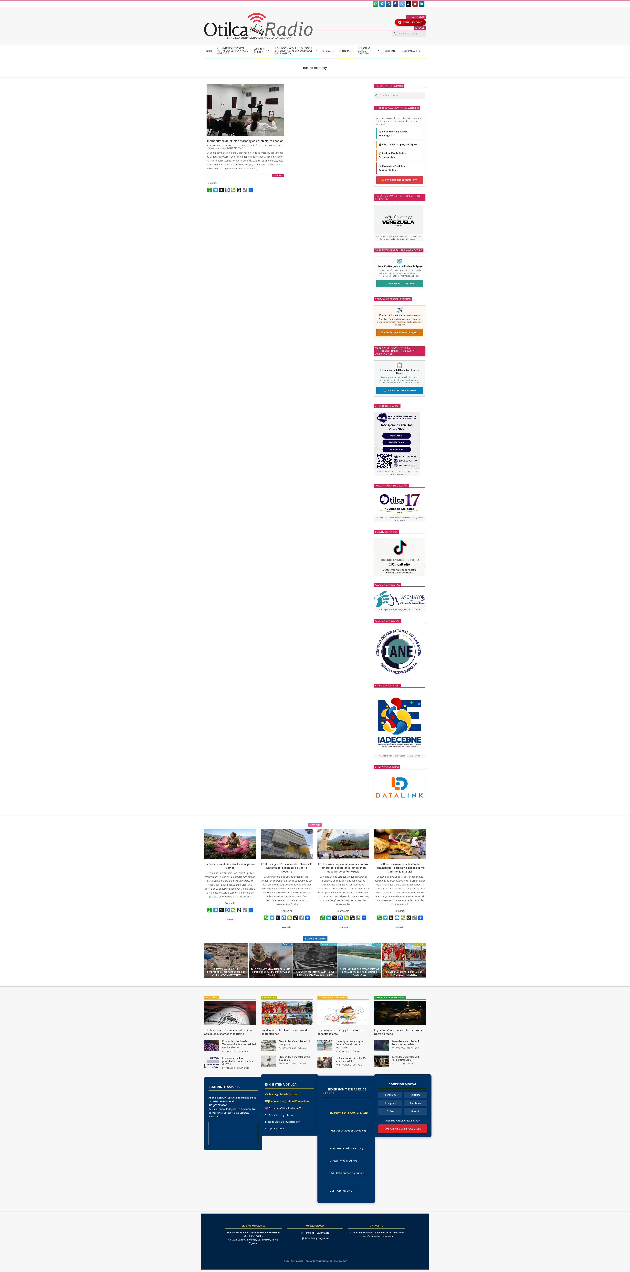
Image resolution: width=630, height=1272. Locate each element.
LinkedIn (415, 1111)
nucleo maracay (234, 148)
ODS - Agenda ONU (340, 1190)
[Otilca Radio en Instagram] (388, 4)
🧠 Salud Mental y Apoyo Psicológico (393, 133)
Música (276, 145)
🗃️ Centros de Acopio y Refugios (398, 144)
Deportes (287, 944)
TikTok (390, 1111)
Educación (267, 145)
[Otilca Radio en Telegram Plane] (382, 4)
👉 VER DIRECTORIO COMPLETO (400, 180)
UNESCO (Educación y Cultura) (347, 1173)
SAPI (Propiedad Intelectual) (346, 1148)
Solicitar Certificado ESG (403, 1128)
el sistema (220, 148)
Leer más (278, 175)
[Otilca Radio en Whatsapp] (375, 4)
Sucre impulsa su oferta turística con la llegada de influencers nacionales (359, 972)
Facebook (415, 1103)
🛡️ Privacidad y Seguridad (315, 1238)
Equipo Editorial (274, 1128)
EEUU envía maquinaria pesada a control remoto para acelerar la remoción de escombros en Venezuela (343, 867)
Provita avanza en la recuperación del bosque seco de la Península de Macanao (226, 972)
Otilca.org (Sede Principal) (281, 1094)
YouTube (415, 1094)
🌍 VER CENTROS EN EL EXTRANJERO (399, 332)
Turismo (376, 944)
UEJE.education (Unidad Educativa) (287, 1101)
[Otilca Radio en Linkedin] (421, 4)
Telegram (390, 1103)
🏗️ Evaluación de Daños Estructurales (392, 155)
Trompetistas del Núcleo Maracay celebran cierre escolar (245, 141)
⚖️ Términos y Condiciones (315, 1233)
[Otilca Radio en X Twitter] (402, 4)
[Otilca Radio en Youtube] (415, 4)
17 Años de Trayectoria (279, 1115)
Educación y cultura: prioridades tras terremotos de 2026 (237, 1061)
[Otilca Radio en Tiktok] (408, 4)
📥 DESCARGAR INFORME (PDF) (400, 390)
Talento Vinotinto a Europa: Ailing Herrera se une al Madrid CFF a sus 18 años (270, 972)
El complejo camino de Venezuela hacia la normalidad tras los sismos (239, 1044)
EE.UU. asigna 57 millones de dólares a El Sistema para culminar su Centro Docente (287, 867)
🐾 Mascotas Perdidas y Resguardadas (393, 168)
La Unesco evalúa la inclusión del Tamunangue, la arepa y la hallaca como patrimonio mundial (400, 867)
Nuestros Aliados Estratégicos (347, 1130)
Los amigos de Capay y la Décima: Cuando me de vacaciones (349, 1044)
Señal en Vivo (411, 22)
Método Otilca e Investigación (282, 1121)
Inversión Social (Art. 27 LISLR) (348, 1112)
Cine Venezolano (328, 944)
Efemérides (419, 944)
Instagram (390, 1094)
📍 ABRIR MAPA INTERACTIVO (399, 283)
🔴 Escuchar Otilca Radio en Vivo (284, 1108)
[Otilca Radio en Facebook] (395, 4)
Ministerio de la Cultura (343, 1160)
